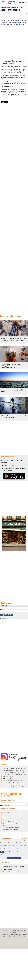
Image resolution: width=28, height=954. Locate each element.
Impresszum (5, 934)
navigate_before (2, 838)
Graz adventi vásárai (8, 778)
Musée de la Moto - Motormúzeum (12, 822)
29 (21, 851)
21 (17, 849)
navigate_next (27, 804)
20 (13, 849)
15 (21, 846)
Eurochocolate (7, 869)
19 (9, 849)
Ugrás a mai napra (14, 858)
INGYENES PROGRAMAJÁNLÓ (12, 794)
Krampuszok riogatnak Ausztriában (12, 784)
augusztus (7, 838)
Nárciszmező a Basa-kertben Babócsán (13, 814)
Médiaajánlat (6, 936)
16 (25, 846)
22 (21, 849)
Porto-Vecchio (6, 812)
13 (13, 846)
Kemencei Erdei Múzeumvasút (10, 829)
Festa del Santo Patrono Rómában (13, 872)
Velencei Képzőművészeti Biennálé (13, 866)
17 (1, 849)
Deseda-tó (5, 818)
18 (5, 849)
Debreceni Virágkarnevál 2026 (10, 824)
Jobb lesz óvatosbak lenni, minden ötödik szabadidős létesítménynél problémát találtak (13, 340)
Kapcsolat (14, 934)
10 (1, 846)
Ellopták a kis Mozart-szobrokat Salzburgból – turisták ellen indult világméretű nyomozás (11, 365)
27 (13, 851)
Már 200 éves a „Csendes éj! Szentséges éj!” (14, 780)
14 (17, 846)
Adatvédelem (21, 936)
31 (1, 854)
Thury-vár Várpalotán (8, 820)
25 (5, 851)
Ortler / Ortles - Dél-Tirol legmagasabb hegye (14, 816)
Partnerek (22, 934)
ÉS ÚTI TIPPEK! (6, 796)
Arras (4, 825)
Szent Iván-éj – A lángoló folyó (11, 782)
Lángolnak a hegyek (8, 776)
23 (25, 849)
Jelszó (1, 609)
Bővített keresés (4, 805)
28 (17, 851)
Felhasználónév (4, 605)
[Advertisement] (14, 42)
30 (25, 851)
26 (9, 851)
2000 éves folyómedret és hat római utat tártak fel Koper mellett (13, 416)
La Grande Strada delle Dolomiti (11, 827)
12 (9, 846)
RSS (14, 936)
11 (5, 846)
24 (1, 851)
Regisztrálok (3, 618)
